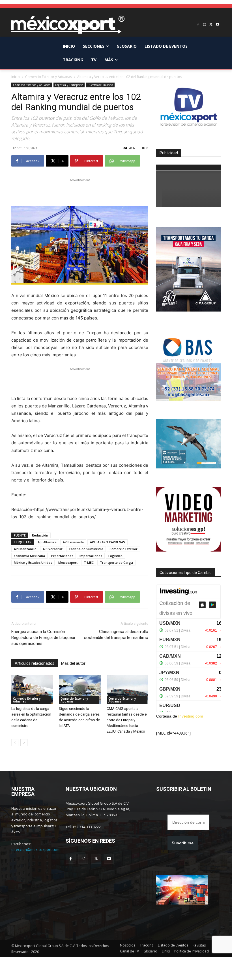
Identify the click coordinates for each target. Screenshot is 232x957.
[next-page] (23, 742)
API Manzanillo (25, 549)
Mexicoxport (68, 562)
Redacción (40, 535)
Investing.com (190, 716)
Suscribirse (183, 843)
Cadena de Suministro (86, 549)
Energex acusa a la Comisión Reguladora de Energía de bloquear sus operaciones (43, 637)
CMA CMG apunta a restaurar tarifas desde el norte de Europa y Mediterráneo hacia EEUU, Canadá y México (127, 719)
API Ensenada (73, 542)
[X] (211, 25)
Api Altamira (47, 542)
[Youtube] (217, 25)
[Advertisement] (80, 191)
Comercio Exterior (123, 549)
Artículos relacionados (34, 663)
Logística (115, 556)
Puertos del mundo (100, 85)
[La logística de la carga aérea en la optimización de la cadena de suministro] (32, 689)
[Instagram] (204, 25)
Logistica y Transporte (69, 85)
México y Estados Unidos (33, 562)
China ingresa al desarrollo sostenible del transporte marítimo (116, 634)
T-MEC (89, 562)
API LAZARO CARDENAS (107, 542)
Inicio (15, 76)
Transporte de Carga (116, 562)
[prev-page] (14, 742)
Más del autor (73, 663)
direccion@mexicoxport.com (35, 849)
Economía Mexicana (29, 556)
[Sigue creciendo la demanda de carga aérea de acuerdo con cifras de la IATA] (79, 689)
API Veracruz (53, 549)
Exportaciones (62, 556)
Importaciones (91, 556)
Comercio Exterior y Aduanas (48, 76)
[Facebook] (198, 25)
